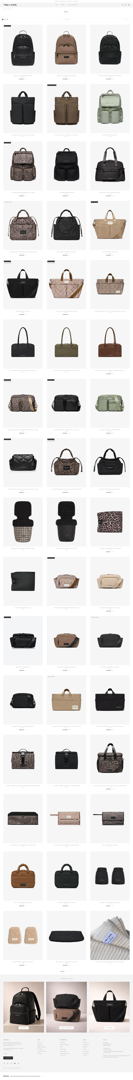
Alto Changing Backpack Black (66, 192)
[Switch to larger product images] (2, 19)
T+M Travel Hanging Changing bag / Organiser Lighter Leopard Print (23, 785)
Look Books (85, 1051)
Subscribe (8, 1057)
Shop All (39, 1042)
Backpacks (24, 1027)
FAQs (61, 1046)
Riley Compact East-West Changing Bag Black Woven (23, 370)
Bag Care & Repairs (64, 1044)
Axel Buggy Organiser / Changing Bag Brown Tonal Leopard (23, 429)
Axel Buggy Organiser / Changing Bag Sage (110, 429)
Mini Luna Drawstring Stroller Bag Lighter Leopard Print (66, 489)
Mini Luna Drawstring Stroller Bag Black (110, 489)
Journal (63, 4)
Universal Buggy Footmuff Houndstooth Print (23, 548)
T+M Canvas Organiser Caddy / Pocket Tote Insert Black (110, 726)
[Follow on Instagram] (7, 1063)
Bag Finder (62, 1042)
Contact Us (62, 1055)
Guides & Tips (86, 1053)
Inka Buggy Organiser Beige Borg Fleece (110, 607)
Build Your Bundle (72, 4)
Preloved (39, 1053)
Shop (57, 4)
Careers (85, 1055)
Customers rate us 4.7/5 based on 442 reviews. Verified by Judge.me (25, 1076)
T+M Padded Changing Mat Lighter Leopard (110, 548)
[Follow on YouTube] (15, 1063)
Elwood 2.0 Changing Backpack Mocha (66, 75)
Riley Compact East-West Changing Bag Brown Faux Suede (110, 370)
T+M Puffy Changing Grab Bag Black (66, 902)
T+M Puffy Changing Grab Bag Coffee (23, 902)
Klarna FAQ (62, 1049)
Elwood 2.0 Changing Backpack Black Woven (110, 75)
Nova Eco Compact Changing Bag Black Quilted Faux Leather (23, 489)
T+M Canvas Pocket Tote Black (23, 311)
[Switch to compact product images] (7, 19)
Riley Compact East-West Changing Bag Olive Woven (66, 370)
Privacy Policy (63, 1051)
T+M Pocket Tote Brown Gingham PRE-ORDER (66, 311)
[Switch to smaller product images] (5, 19)
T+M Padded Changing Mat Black (23, 607)
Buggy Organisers (66, 1027)
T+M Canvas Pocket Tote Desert (110, 251)
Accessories (40, 1049)
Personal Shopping (41, 1051)
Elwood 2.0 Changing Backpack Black (23, 75)
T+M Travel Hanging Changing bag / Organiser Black (66, 785)
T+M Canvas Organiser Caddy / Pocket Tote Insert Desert (66, 726)
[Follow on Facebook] (4, 1063)
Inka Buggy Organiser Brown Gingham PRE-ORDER (66, 607)
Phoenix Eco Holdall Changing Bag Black (110, 192)
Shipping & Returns (64, 1053)
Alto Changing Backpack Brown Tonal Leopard (23, 192)
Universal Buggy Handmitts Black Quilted (110, 902)
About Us (85, 1042)
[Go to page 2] (71, 969)
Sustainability (86, 1044)
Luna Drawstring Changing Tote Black (66, 251)
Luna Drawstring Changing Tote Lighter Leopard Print (23, 251)
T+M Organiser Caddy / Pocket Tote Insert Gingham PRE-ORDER (110, 311)
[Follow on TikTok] (18, 1063)
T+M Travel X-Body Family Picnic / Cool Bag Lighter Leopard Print (110, 785)
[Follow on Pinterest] (11, 1063)
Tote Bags (109, 1027)
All (12, 9)
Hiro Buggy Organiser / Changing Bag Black (23, 726)
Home (4, 9)
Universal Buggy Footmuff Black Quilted (66, 548)
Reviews (85, 1046)
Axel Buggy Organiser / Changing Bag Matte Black (66, 429)
